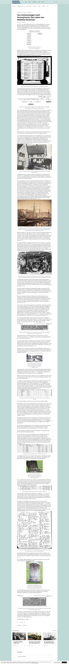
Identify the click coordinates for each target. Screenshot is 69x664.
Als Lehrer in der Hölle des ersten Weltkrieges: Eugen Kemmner (34, 642)
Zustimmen (64, 662)
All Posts (13, 6)
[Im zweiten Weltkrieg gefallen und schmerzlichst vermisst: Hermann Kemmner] (19, 636)
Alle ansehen (54, 630)
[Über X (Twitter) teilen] (19, 622)
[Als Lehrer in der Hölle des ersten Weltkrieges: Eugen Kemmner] (34, 636)
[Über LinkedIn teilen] (22, 622)
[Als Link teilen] (24, 622)
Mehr (47, 6)
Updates (43, 6)
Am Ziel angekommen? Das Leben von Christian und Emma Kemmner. (49, 642)
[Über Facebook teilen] (17, 622)
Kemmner (34, 6)
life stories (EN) (29, 6)
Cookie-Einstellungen (57, 662)
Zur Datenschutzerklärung (34, 662)
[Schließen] (67, 662)
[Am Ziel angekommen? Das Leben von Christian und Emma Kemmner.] (50, 636)
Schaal (39, 6)
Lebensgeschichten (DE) (21, 6)
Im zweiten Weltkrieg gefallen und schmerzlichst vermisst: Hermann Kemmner (19, 642)
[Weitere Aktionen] (51, 12)
